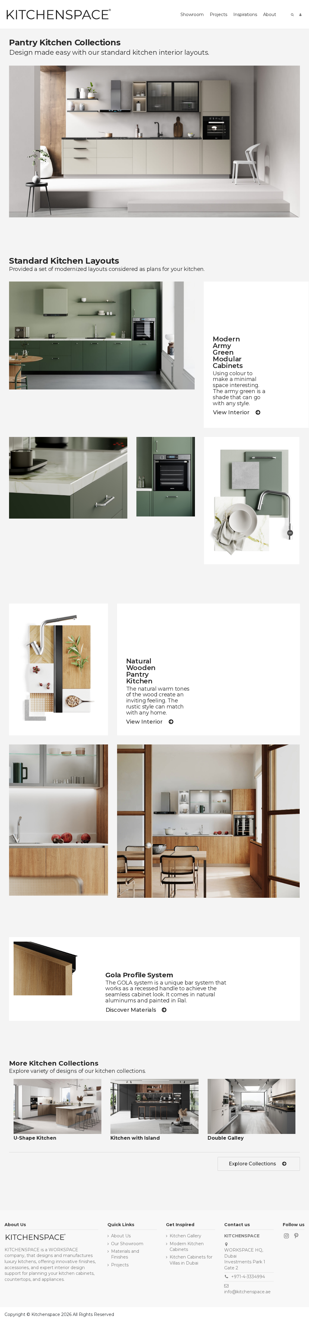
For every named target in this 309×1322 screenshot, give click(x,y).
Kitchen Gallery (185, 1236)
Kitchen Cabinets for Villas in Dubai (191, 1260)
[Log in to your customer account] (300, 14)
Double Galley (226, 1138)
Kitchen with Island (135, 1138)
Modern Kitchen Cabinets (187, 1246)
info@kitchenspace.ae (247, 1291)
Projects (120, 1265)
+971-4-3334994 (248, 1276)
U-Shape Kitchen (35, 1138)
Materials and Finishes (125, 1254)
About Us (121, 1236)
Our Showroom (127, 1243)
